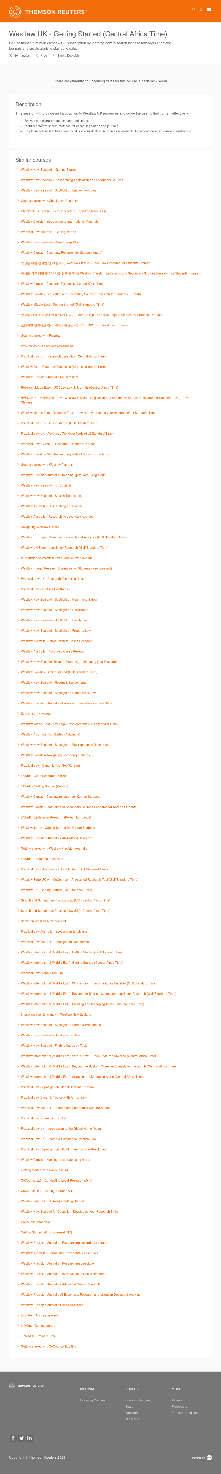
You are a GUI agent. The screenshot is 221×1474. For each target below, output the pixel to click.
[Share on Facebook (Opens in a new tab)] (13, 1438)
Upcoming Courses (92, 1400)
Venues (177, 1400)
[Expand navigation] (208, 9)
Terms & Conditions (185, 1412)
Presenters (179, 1406)
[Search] (195, 9)
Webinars (132, 1412)
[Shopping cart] (201, 9)
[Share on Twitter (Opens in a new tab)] (21, 1438)
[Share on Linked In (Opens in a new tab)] (29, 1438)
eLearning (132, 1419)
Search (130, 1406)
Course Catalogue (138, 1400)
